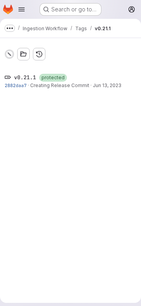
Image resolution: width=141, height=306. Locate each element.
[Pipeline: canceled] (9, 54)
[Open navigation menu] (21, 9)
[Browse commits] (39, 54)
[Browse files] (23, 54)
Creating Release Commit (59, 85)
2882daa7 (16, 85)
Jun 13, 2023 (107, 85)
